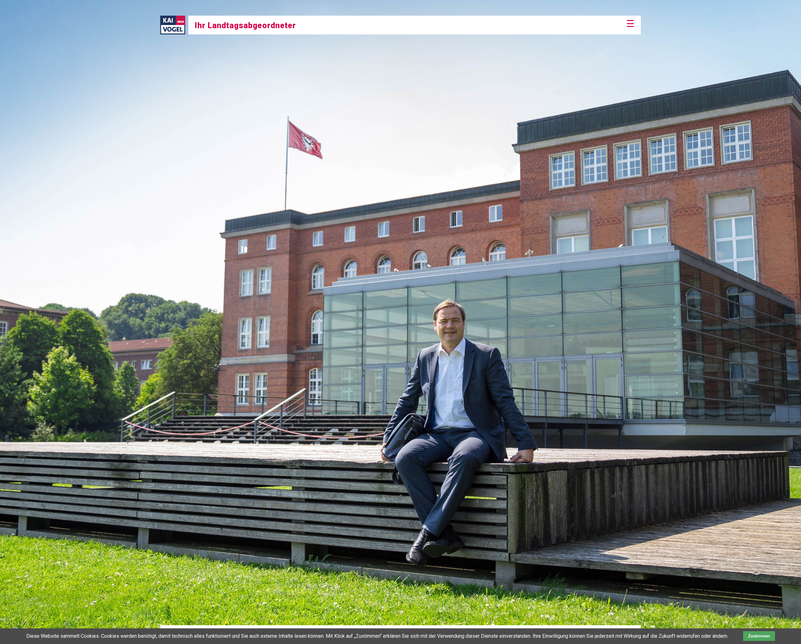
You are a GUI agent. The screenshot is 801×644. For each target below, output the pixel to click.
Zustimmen (759, 636)
